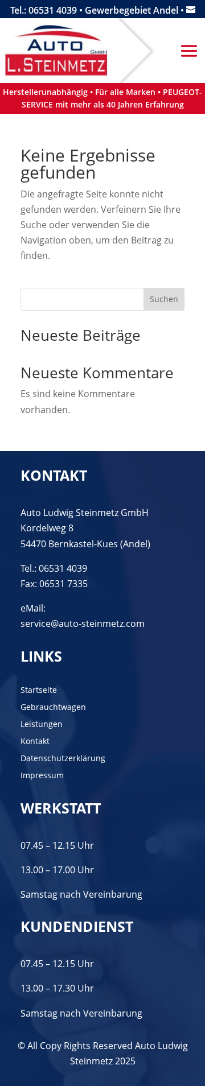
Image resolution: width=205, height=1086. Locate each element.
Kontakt (35, 741)
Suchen (164, 299)
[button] (20, 1065)
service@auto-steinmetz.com (82, 623)
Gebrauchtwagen (53, 707)
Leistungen (41, 724)
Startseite (38, 690)
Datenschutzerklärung (62, 758)
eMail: (33, 608)
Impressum (42, 776)
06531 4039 (63, 568)
